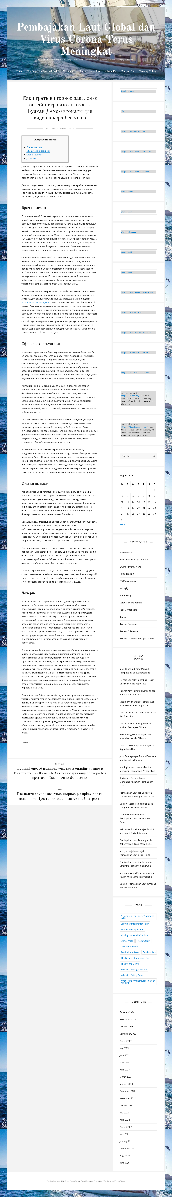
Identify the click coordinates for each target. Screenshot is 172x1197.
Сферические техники (38, 150)
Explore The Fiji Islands (132, 929)
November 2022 (128, 1098)
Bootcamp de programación (134, 559)
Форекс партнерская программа (137, 638)
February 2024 (127, 1012)
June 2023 (125, 1055)
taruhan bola (127, 91)
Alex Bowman (51, 128)
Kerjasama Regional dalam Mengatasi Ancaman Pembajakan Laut (136, 782)
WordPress (107, 1181)
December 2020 (127, 1148)
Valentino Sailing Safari (132, 975)
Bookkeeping (126, 552)
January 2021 (126, 1141)
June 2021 (125, 1134)
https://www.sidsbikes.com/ (135, 172)
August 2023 (126, 1041)
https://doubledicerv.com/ (134, 427)
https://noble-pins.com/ (133, 131)
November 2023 (128, 1019)
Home (19, 71)
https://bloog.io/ (130, 396)
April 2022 (125, 1119)
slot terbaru (127, 192)
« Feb (122, 524)
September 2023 (128, 1033)
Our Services (127, 940)
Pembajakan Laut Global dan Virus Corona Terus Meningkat (86, 39)
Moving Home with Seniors (134, 935)
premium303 (126, 252)
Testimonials (149, 952)
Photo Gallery (143, 940)
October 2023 (126, 1026)
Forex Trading (127, 573)
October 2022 (126, 1105)
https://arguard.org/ (132, 312)
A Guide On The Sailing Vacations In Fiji (137, 917)
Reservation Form (130, 946)
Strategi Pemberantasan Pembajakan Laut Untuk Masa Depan (135, 818)
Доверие (31, 158)
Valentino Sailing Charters (134, 969)
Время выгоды (34, 147)
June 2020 (125, 1162)
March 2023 (125, 1076)
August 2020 (126, 1155)
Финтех (124, 617)
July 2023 (124, 1048)
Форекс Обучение (129, 631)
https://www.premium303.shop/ (136, 333)
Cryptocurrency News (130, 566)
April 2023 (125, 1069)
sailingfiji (26, 742)
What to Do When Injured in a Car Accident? (138, 981)
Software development (131, 602)
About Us (110, 71)
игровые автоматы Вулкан (36, 302)
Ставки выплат (34, 154)
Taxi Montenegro (128, 609)
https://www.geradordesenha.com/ (137, 292)
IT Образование (128, 581)
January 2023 (126, 1084)
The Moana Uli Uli (130, 963)
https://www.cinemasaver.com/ (136, 151)
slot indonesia (128, 232)
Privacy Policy (147, 71)
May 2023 (124, 1062)
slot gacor (126, 212)
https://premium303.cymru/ (134, 353)
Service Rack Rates (130, 952)
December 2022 (127, 1091)
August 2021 (126, 1127)
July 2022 (124, 1112)
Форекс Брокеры (128, 624)
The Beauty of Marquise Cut (135, 958)
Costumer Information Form (135, 923)
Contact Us (128, 71)
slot (123, 111)
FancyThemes (120, 1181)
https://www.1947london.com (135, 373)
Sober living (126, 595)
